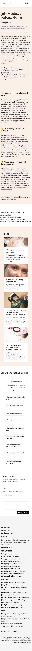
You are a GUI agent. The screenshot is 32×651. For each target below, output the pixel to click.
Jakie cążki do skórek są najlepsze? (11, 624)
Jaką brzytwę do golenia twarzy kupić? (12, 607)
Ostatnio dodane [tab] (22, 386)
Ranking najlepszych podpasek (10, 556)
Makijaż (13, 26)
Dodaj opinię (23, 513)
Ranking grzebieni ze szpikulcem (10, 569)
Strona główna (5, 26)
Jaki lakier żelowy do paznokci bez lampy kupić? (15, 597)
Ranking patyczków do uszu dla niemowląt (13, 571)
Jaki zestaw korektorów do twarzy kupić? (13, 583)
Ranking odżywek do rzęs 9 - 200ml (11, 564)
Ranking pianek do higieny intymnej (11, 576)
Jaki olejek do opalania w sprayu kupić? (12, 605)
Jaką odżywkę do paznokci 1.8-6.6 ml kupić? (14, 600)
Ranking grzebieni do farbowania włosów (13, 559)
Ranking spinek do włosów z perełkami (12, 574)
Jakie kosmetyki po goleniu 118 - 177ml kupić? (14, 592)
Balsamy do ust (21, 26)
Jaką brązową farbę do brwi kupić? (11, 595)
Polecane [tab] (16, 391)
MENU (26, 3)
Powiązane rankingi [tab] (16, 382)
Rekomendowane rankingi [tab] (12, 386)
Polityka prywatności (7, 533)
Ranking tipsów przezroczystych (10, 566)
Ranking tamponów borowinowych (11, 561)
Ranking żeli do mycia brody (9, 554)
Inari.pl (7, 3)
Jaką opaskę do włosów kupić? (10, 602)
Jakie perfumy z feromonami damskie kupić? (13, 585)
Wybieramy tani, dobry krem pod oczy (12, 626)
